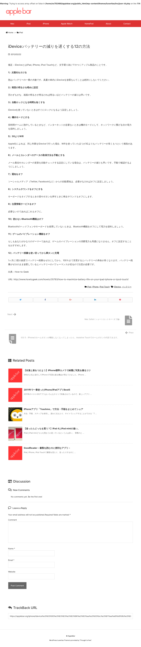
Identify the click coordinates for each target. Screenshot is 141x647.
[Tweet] (20, 299)
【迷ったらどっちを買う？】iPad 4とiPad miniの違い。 (52, 428)
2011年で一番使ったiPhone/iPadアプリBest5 (47, 389)
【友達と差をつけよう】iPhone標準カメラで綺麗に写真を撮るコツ (57, 370)
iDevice (117, 287)
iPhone (95, 287)
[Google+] (70, 299)
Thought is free (85, 640)
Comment (12, 520)
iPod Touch (105, 287)
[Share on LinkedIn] (95, 299)
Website (11, 571)
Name (11, 548)
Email (11, 560)
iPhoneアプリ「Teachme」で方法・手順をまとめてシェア (53, 409)
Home (10, 32)
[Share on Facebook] (45, 299)
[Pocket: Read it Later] (120, 299)
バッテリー (126, 287)
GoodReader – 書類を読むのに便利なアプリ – (47, 448)
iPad (21, 32)
